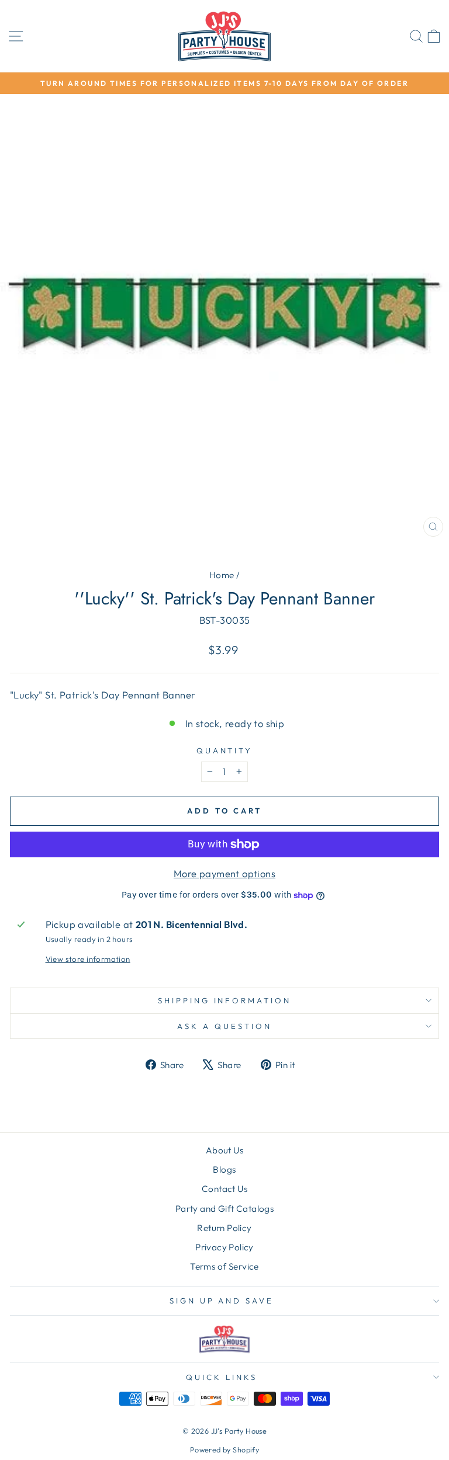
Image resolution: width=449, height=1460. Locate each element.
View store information (88, 959)
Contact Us (224, 1188)
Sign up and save (222, 1300)
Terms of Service (224, 1266)
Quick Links (221, 1377)
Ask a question (224, 1026)
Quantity (224, 750)
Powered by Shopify (224, 1449)
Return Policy (224, 1227)
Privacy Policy (224, 1247)
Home (221, 574)
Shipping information (225, 1000)
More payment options (224, 873)
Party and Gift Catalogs (224, 1208)
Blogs (224, 1169)
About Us (224, 1150)
